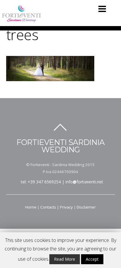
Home (30, 207)
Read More (64, 259)
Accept (92, 259)
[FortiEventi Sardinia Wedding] (21, 20)
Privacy (66, 207)
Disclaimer (86, 207)
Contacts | (50, 207)
